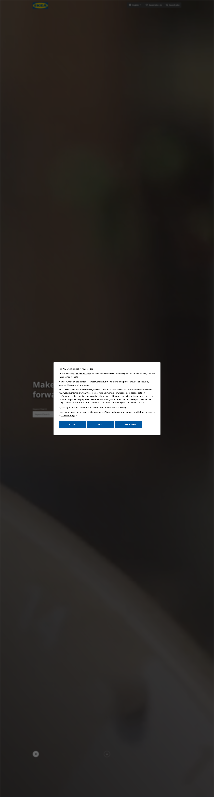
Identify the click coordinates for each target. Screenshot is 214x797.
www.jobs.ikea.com (82, 373)
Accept (72, 424)
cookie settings (68, 415)
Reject (100, 424)
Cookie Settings (129, 424)
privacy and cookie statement (89, 412)
